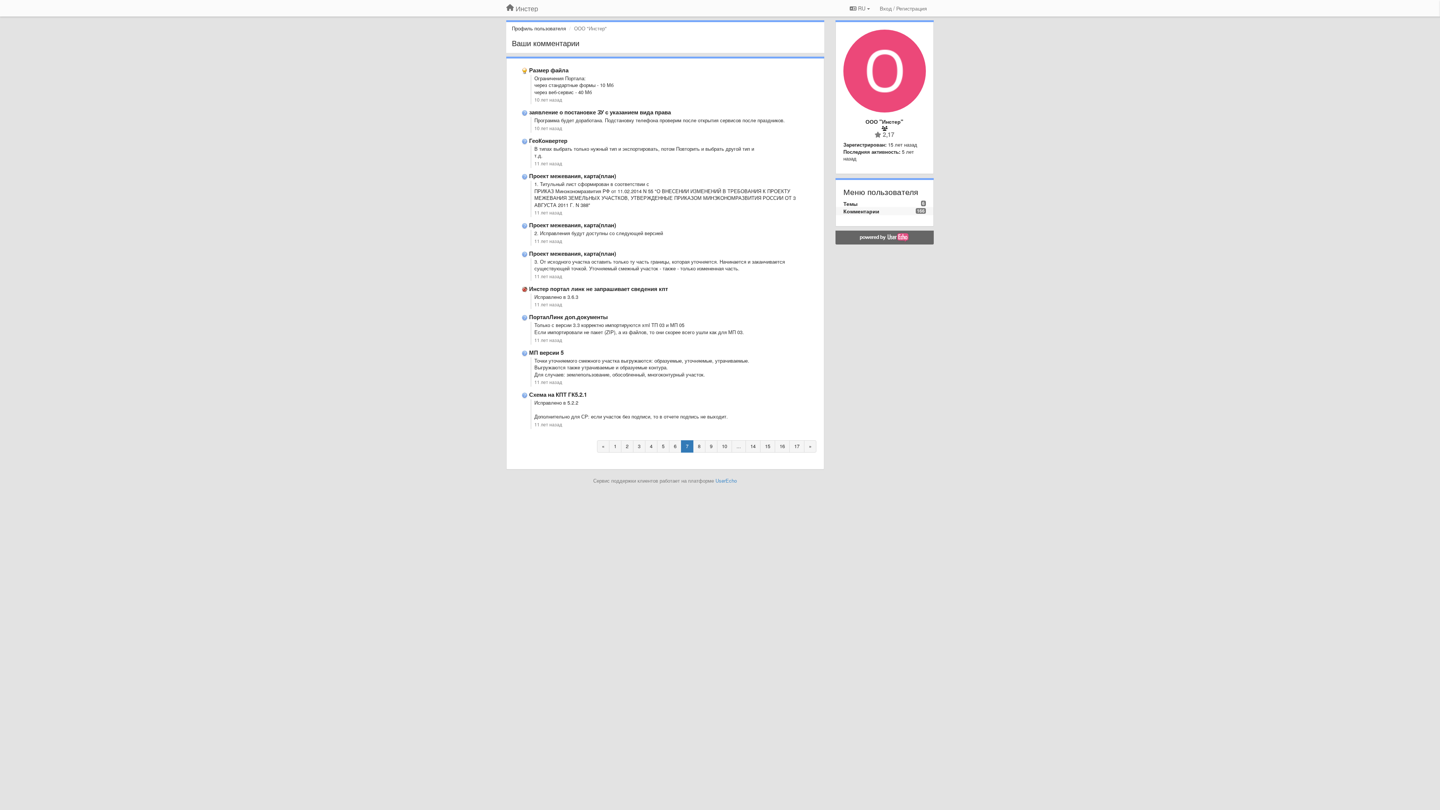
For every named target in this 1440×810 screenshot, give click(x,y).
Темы (850, 203)
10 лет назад (548, 99)
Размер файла (548, 70)
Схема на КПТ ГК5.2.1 (558, 394)
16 (782, 446)
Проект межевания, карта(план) (572, 176)
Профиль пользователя (539, 28)
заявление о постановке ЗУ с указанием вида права (600, 112)
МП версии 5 (546, 352)
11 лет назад (548, 163)
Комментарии (861, 211)
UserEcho (726, 480)
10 (724, 446)
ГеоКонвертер (548, 140)
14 (753, 446)
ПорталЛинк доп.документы (568, 317)
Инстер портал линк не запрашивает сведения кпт (598, 289)
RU (861, 8)
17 (797, 446)
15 (767, 446)
